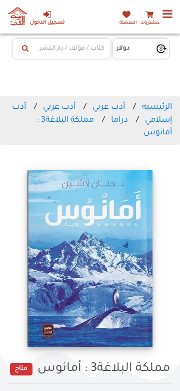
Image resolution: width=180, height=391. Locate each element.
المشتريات (151, 23)
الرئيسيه (157, 107)
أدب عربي (108, 107)
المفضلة (128, 23)
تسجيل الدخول (47, 23)
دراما (119, 120)
